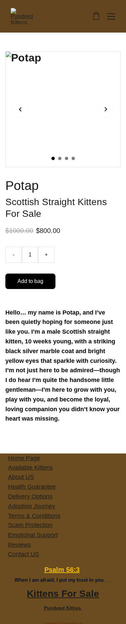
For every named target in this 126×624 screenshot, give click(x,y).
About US (21, 477)
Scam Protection (30, 525)
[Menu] (111, 16)
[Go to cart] (96, 16)
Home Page (24, 458)
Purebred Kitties (63, 608)
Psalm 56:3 (62, 569)
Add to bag (30, 281)
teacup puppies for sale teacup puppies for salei (63, 623)
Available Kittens (30, 467)
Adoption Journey (31, 506)
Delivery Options (30, 496)
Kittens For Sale (63, 593)
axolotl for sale (109, 581)
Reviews (19, 544)
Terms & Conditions (34, 516)
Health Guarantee (32, 486)
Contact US (23, 554)
